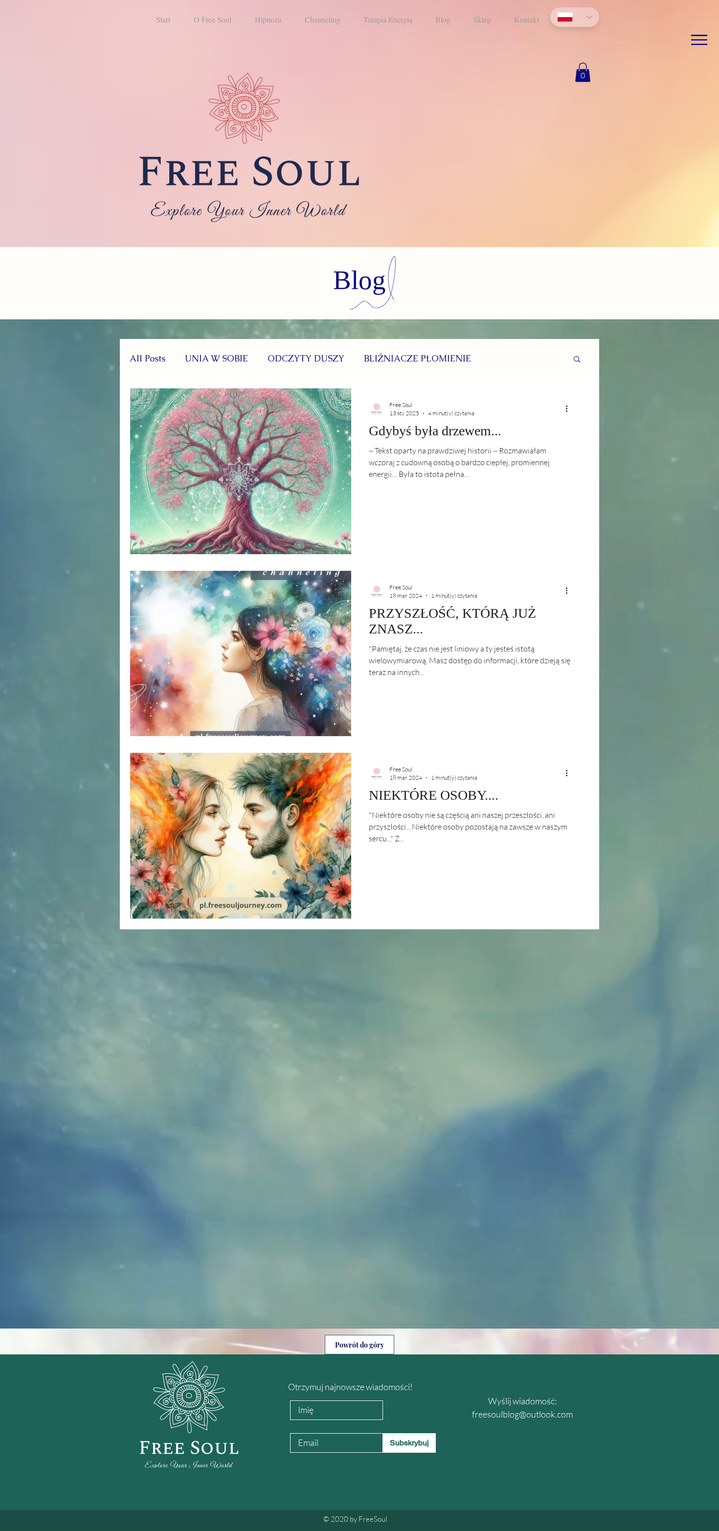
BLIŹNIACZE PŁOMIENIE (417, 358)
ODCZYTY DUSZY (306, 358)
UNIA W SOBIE (216, 358)
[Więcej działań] (570, 408)
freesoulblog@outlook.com (522, 1414)
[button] (699, 40)
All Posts (147, 358)
